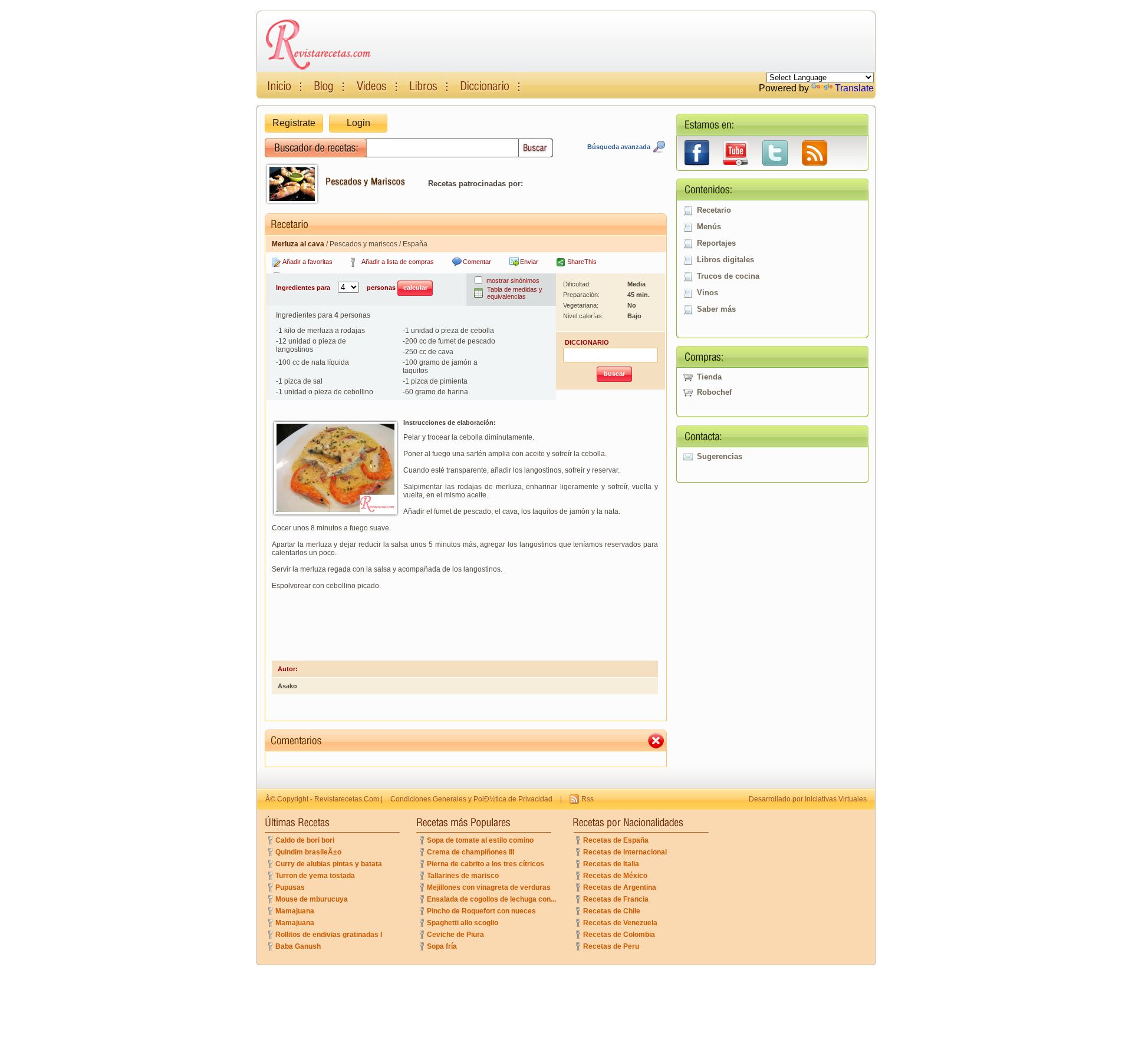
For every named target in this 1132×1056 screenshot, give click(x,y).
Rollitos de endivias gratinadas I (328, 934)
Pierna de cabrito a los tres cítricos (485, 864)
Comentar (477, 261)
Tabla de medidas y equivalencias (514, 293)
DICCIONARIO (587, 342)
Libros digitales (725, 259)
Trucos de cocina (728, 276)
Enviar (529, 261)
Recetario (714, 210)
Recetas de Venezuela (620, 923)
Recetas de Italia (611, 864)
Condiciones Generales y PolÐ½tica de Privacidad (471, 799)
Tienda (709, 376)
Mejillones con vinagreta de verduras (489, 887)
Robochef (714, 392)
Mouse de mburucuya (311, 899)
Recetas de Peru (611, 946)
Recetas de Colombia (619, 934)
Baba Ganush (298, 946)
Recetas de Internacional (625, 852)
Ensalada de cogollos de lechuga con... (491, 899)
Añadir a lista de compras (397, 261)
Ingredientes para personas (336, 287)
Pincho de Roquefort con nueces (481, 911)
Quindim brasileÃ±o (308, 852)
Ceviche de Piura (455, 934)
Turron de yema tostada (315, 876)
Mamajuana (294, 911)
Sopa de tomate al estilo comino (480, 840)
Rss (587, 799)
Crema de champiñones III (470, 852)
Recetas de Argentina (619, 887)
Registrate (293, 123)
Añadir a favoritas (307, 261)
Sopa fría (442, 946)
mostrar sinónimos (512, 280)
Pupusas (290, 887)
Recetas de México (615, 876)
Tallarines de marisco (463, 876)
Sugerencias (719, 456)
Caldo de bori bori (304, 840)
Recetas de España (616, 840)
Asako (287, 685)
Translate (854, 88)
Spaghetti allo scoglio (462, 923)
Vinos (707, 292)
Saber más (716, 309)
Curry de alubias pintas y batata (328, 864)
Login (358, 123)
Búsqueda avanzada (618, 146)
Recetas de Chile (611, 911)
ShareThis (582, 261)
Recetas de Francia (616, 899)
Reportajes (716, 243)
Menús (709, 226)
